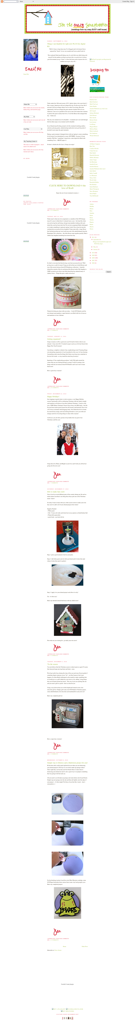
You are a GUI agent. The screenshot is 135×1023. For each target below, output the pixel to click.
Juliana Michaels (94, 113)
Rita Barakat (93, 184)
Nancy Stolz (93, 178)
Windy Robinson (94, 135)
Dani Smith (93, 153)
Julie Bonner (93, 115)
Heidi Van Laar (94, 104)
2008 (93, 258)
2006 (93, 263)
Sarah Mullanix (94, 187)
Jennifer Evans (94, 164)
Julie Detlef (93, 171)
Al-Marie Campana (95, 144)
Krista (91, 218)
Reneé (91, 224)
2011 (93, 237)
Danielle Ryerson (94, 155)
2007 (93, 260)
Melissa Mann (93, 129)
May (94, 247)
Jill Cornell (93, 111)
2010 (93, 253)
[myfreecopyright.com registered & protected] (100, 61)
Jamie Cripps (93, 160)
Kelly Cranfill (93, 173)
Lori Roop (92, 124)
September (96, 239)
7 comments (54, 482)
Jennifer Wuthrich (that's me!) (97, 169)
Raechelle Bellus (94, 182)
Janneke (92, 213)
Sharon (91, 227)
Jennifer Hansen (94, 166)
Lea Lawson (93, 122)
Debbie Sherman (94, 157)
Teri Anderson (93, 133)
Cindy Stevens (94, 151)
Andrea (92, 204)
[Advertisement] (33, 89)
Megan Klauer (93, 126)
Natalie (92, 220)
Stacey (91, 229)
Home (64, 946)
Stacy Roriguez (94, 191)
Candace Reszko (94, 148)
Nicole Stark (93, 180)
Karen (91, 215)
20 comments (54, 210)
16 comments (54, 387)
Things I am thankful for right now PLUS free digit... (102, 243)
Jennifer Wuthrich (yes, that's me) (98, 108)
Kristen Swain (93, 120)
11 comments (54, 940)
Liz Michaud (93, 175)
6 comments (54, 330)
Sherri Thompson (94, 189)
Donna (91, 209)
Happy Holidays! (53, 396)
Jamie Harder (93, 106)
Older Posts (85, 946)
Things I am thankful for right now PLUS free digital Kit (66, 45)
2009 (93, 255)
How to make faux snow (56, 491)
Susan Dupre (93, 193)
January (95, 249)
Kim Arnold (93, 117)
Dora (91, 211)
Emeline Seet (93, 99)
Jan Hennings (93, 162)
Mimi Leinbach (94, 131)
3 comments (54, 754)
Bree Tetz (92, 146)
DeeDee (92, 206)
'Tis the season (52, 664)
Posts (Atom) (58, 950)
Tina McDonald (94, 196)
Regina (92, 222)
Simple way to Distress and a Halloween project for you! (67, 763)
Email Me (26, 74)
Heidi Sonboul (94, 102)
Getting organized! (54, 339)
